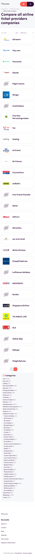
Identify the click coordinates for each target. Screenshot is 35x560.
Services (7, 388)
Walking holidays (10, 486)
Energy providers (10, 390)
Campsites (9, 430)
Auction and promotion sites (14, 479)
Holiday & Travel (14, 9)
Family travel (9, 437)
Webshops (8, 495)
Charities (7, 397)
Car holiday (9, 423)
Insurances (8, 493)
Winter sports (9, 488)
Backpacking (9, 425)
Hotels (7, 448)
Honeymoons (9, 451)
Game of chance (9, 400)
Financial (7, 395)
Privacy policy (27, 553)
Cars (6, 379)
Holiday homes (10, 474)
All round (8, 420)
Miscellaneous (10, 404)
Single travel (9, 465)
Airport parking (10, 460)
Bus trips (7, 427)
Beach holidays (10, 469)
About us (4, 524)
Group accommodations (13, 444)
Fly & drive (8, 441)
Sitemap (4, 535)
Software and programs (12, 406)
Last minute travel (10, 458)
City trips (8, 467)
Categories (4, 9)
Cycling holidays (10, 439)
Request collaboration (8, 543)
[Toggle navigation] (30, 4)
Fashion (7, 402)
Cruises (7, 432)
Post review (5, 539)
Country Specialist (11, 455)
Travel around (10, 462)
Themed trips (9, 472)
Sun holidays (9, 490)
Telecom (7, 411)
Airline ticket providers (12, 483)
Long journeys (9, 481)
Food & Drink (9, 393)
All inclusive (8, 418)
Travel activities (10, 416)
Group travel (9, 446)
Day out (7, 381)
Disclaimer (18, 553)
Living (6, 497)
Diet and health (10, 386)
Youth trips (8, 453)
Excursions (8, 434)
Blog (2, 531)
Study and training (10, 409)
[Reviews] (5, 4)
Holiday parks (10, 476)
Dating (6, 383)
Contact (3, 527)
